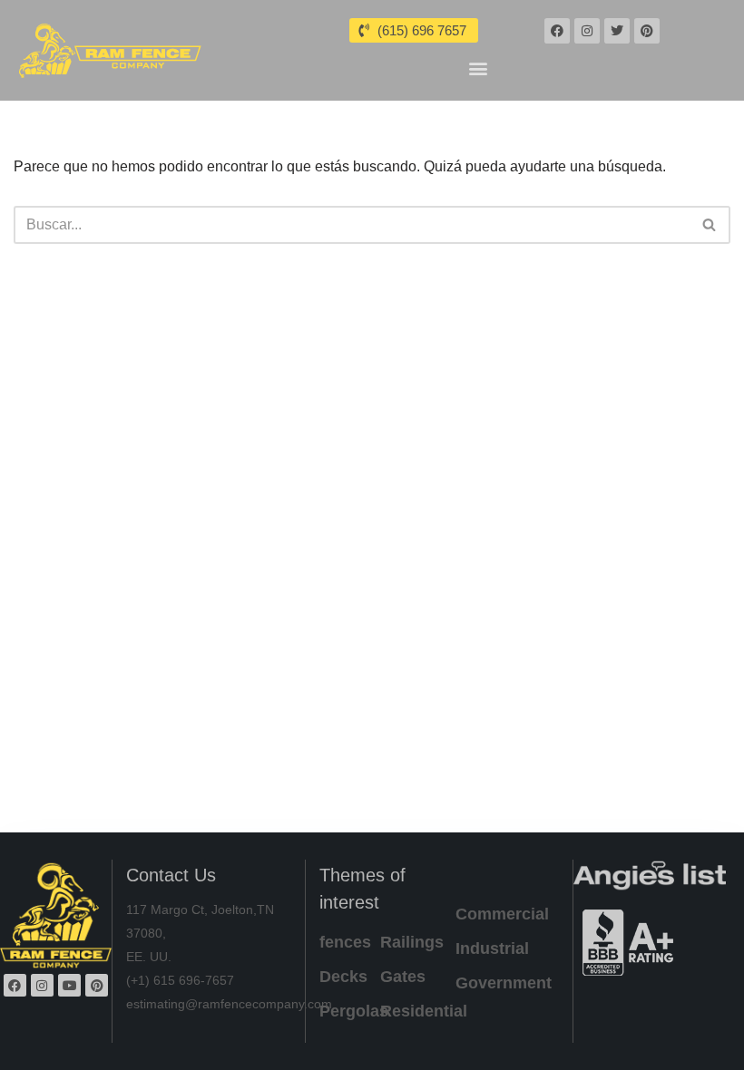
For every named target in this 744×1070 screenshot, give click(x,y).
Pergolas (353, 1011)
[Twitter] (617, 31)
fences (345, 942)
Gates (403, 977)
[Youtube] (69, 985)
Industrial (492, 948)
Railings (412, 942)
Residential (423, 1011)
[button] (479, 68)
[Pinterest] (647, 31)
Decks (343, 977)
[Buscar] (710, 225)
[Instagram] (587, 31)
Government (503, 983)
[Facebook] (557, 31)
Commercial (502, 914)
